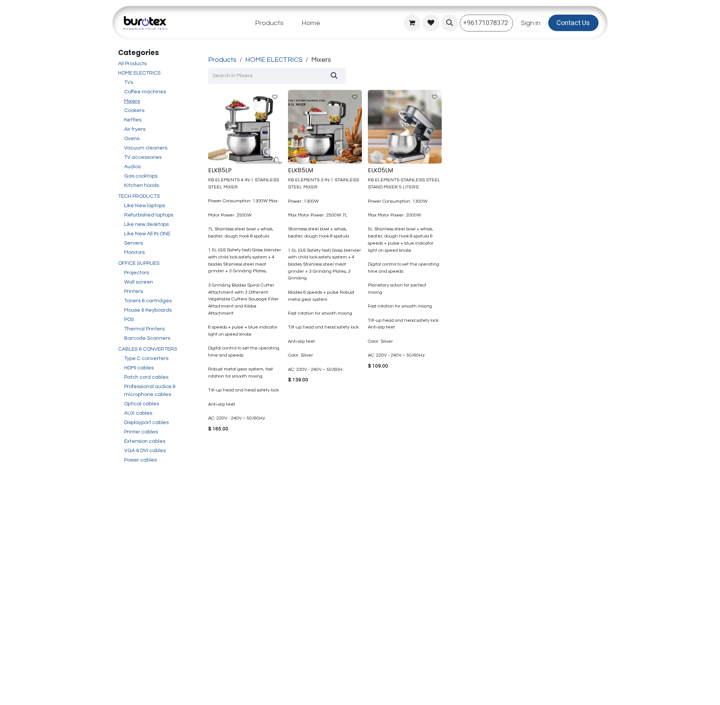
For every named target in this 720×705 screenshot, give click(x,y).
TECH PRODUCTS (139, 196)
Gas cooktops (141, 176)
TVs (128, 82)
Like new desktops (146, 224)
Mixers (132, 101)
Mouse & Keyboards (148, 310)
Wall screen (138, 282)
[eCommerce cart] (412, 22)
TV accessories (143, 157)
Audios (132, 166)
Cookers (134, 110)
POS (129, 319)
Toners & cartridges (148, 300)
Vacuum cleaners (145, 148)
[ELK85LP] (245, 127)
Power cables (140, 460)
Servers (133, 243)
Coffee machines (145, 91)
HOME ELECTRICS (139, 73)
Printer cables (141, 432)
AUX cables (138, 413)
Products (222, 59)
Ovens (132, 138)
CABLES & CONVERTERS (147, 349)
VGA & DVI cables (145, 450)
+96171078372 (486, 23)
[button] (449, 22)
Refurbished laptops (148, 215)
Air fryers (135, 129)
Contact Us (573, 23)
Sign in (530, 23)
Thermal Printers (144, 329)
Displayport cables (146, 422)
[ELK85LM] (325, 127)
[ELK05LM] (405, 127)
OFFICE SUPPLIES (138, 263)
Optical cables (141, 403)
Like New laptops (144, 205)
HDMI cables (139, 367)
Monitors (134, 252)
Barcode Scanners (147, 338)
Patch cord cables (146, 377)
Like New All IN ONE (147, 233)
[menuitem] (269, 23)
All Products (132, 63)
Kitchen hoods (141, 185)
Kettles (132, 119)
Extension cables (144, 441)
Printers (133, 291)
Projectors (136, 272)
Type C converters (146, 358)
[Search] (334, 76)
